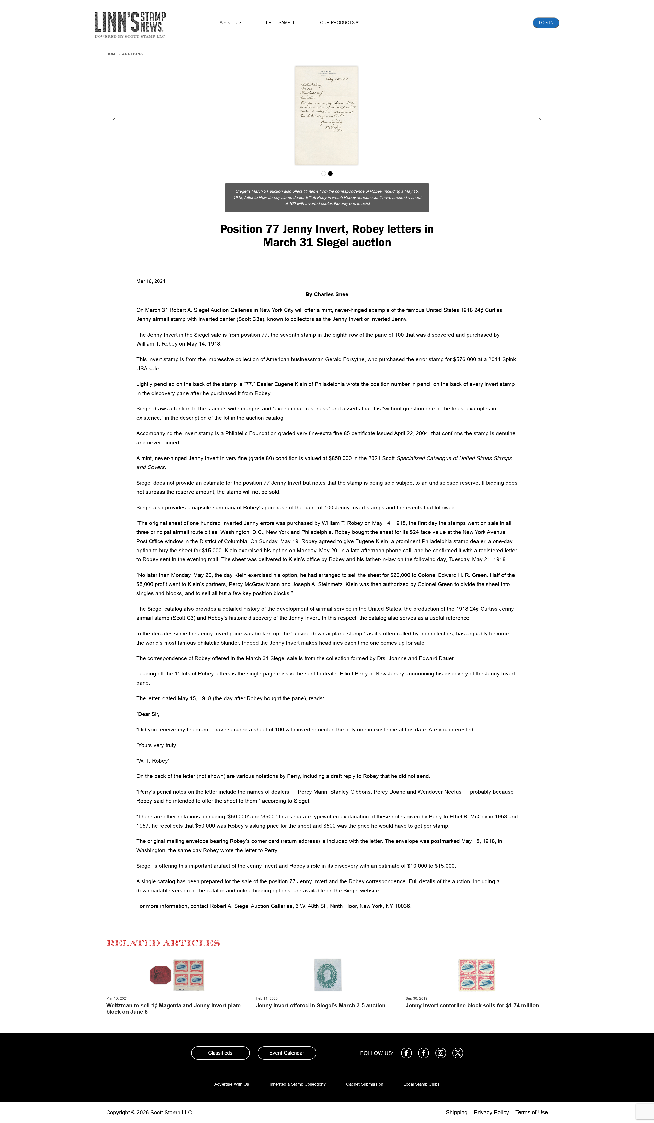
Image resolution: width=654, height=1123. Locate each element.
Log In (546, 22)
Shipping (457, 1112)
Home (112, 54)
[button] (114, 120)
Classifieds (220, 1053)
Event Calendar (286, 1053)
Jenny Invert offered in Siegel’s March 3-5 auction (321, 1005)
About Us (230, 22)
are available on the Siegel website (336, 890)
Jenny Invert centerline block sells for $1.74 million (472, 1005)
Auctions (132, 54)
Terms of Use (531, 1112)
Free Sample (281, 22)
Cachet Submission (364, 1084)
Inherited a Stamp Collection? (298, 1084)
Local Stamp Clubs (422, 1084)
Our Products (338, 22)
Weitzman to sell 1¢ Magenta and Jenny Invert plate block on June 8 (173, 1008)
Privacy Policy (491, 1112)
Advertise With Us (231, 1084)
